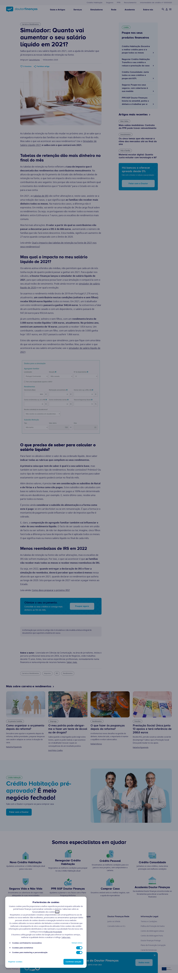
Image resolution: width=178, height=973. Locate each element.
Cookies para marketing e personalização (30, 952)
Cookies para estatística (22, 948)
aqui (57, 912)
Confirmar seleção (73, 962)
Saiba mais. (66, 937)
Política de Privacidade (53, 931)
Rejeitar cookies (15, 962)
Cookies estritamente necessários (27, 943)
